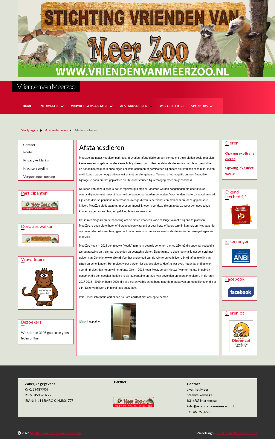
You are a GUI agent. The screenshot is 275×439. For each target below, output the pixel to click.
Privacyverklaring (36, 160)
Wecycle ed (169, 106)
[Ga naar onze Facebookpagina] (241, 292)
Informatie (49, 106)
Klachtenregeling (35, 168)
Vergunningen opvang (39, 176)
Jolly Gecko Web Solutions (236, 433)
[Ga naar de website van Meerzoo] (40, 205)
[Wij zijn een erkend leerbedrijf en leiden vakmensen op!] (241, 214)
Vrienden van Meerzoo (46, 86)
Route (27, 152)
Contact (29, 145)
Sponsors (199, 106)
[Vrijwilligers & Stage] (112, 106)
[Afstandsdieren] (151, 106)
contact (136, 297)
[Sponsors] (212, 106)
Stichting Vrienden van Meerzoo (55, 433)
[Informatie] (63, 106)
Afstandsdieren (133, 106)
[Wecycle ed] (183, 106)
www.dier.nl (113, 257)
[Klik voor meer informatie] (40, 286)
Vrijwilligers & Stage (89, 106)
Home (27, 106)
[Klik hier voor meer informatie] (241, 256)
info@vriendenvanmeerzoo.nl (210, 406)
